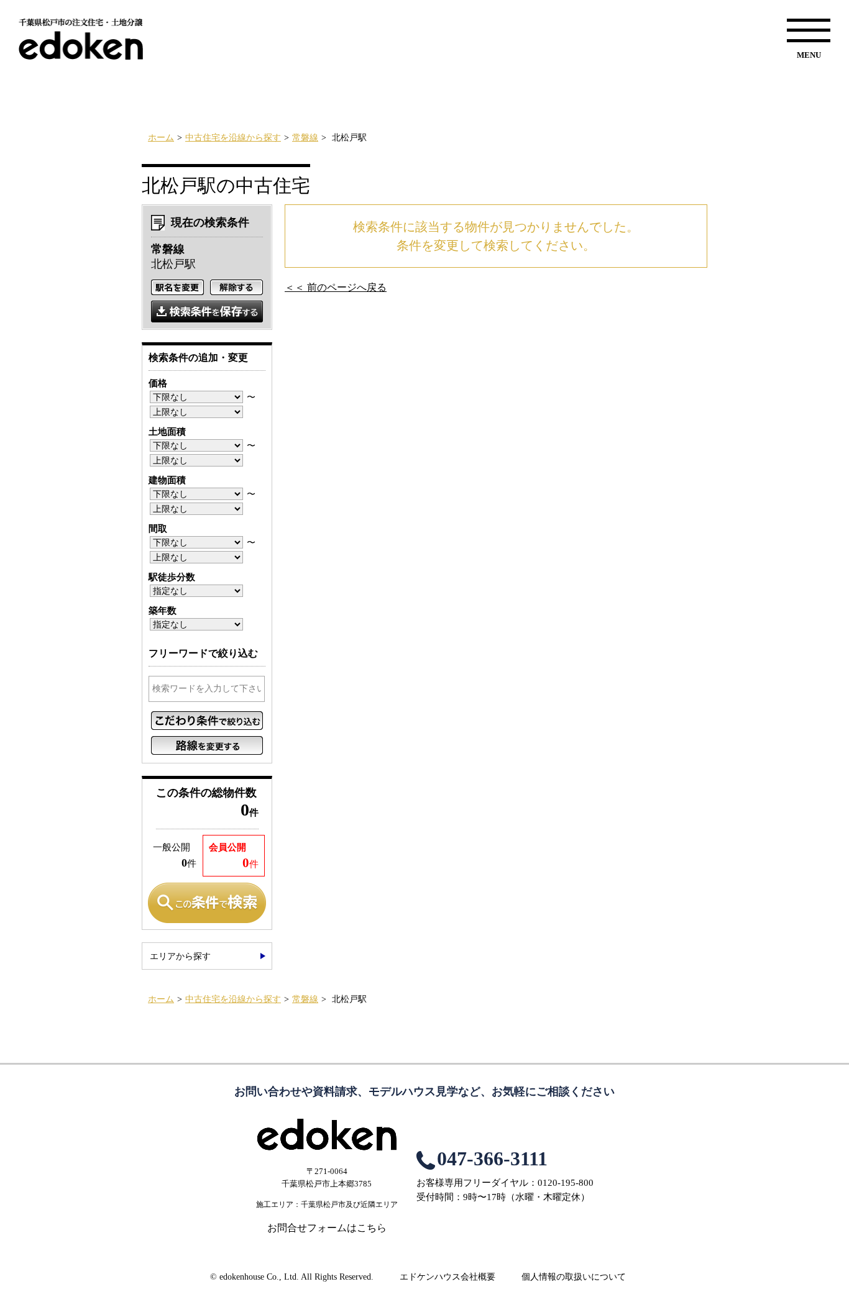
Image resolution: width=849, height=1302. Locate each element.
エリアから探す (180, 956)
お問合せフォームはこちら (327, 1227)
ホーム (161, 137)
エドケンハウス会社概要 (447, 1277)
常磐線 (305, 137)
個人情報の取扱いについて (573, 1277)
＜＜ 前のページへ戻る (336, 287)
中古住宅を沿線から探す (233, 137)
